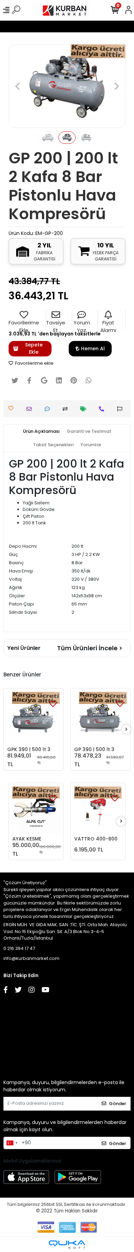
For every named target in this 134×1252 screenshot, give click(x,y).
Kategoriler (12, 1049)
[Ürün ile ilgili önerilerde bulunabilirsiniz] (121, 409)
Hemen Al (93, 348)
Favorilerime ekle (34, 363)
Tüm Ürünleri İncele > (89, 648)
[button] (17, 86)
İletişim (12, 1030)
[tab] (41, 431)
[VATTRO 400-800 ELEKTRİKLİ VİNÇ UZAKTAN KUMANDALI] (98, 810)
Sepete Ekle (34, 348)
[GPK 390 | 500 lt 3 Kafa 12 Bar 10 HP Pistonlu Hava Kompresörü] (33, 718)
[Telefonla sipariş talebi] (103, 409)
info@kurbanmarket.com (31, 958)
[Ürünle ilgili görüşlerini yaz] (49, 409)
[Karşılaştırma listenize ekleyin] (67, 409)
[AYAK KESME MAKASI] (36, 810)
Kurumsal (12, 1010)
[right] (126, 729)
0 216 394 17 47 (19, 948)
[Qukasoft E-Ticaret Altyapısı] (67, 1244)
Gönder (117, 1103)
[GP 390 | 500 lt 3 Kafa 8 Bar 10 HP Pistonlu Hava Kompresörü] (100, 718)
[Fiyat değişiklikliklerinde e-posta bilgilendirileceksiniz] (85, 409)
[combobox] (12, 1143)
